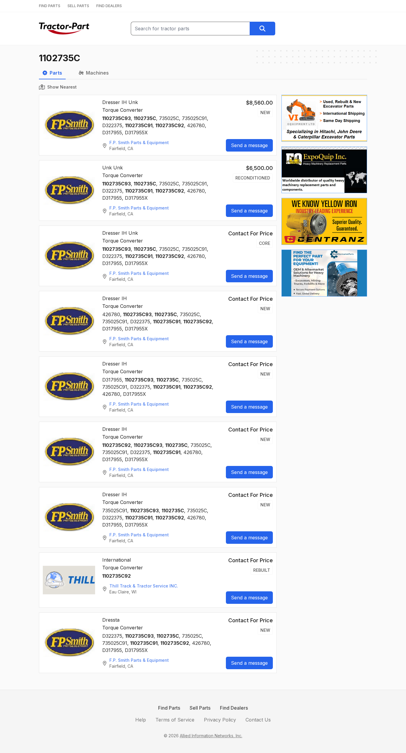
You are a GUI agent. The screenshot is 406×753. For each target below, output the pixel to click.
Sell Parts (200, 708)
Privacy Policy (220, 720)
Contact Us (258, 720)
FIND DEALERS (109, 6)
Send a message (249, 145)
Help (140, 720)
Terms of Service (174, 720)
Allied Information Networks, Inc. (211, 735)
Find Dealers (234, 708)
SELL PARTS (78, 6)
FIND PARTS (49, 6)
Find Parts (169, 708)
